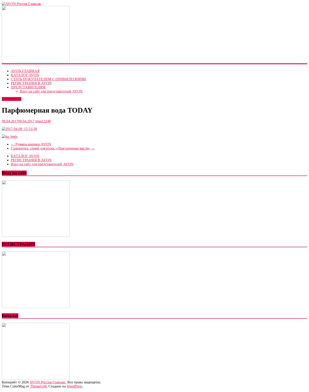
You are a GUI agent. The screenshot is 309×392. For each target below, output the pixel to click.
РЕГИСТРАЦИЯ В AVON (31, 83)
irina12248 (43, 121)
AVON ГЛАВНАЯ (25, 71)
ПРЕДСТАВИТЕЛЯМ (28, 87)
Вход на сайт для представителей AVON (51, 91)
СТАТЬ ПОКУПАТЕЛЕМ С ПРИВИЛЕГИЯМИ (48, 79)
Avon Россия (11, 99)
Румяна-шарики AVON (31, 144)
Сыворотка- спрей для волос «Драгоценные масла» (53, 148)
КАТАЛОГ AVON (25, 75)
